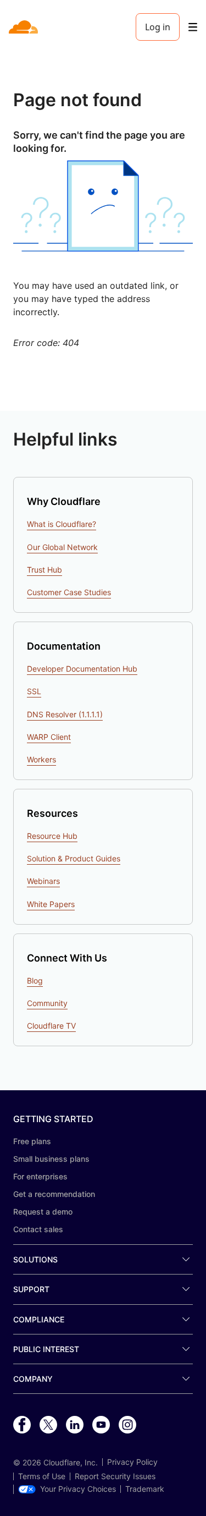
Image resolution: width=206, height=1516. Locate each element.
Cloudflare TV (51, 1025)
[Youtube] (101, 1425)
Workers (41, 759)
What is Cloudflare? (61, 524)
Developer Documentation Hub (82, 668)
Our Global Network (62, 547)
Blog (35, 980)
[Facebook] (22, 1425)
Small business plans (51, 1158)
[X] (48, 1425)
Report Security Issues (115, 1476)
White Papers (51, 904)
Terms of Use (41, 1476)
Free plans (32, 1141)
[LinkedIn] (74, 1425)
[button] (103, 206)
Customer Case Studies (69, 592)
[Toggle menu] (192, 27)
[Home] (24, 27)
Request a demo (43, 1211)
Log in (157, 27)
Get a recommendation (54, 1194)
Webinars (43, 881)
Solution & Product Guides (73, 858)
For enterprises (40, 1176)
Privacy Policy (132, 1462)
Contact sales (38, 1229)
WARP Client (49, 736)
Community (47, 1003)
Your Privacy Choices (78, 1489)
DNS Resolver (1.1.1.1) (65, 714)
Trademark (144, 1489)
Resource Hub (52, 836)
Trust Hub (44, 569)
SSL (34, 691)
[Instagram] (127, 1425)
